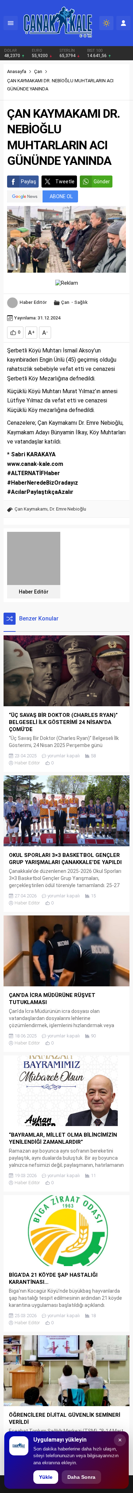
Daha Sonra (81, 1477)
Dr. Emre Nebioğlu (68, 509)
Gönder (102, 181)
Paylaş (28, 181)
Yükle (45, 1477)
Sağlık (81, 302)
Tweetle (64, 181)
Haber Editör (33, 302)
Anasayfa (16, 71)
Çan (38, 71)
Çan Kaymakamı (31, 509)
